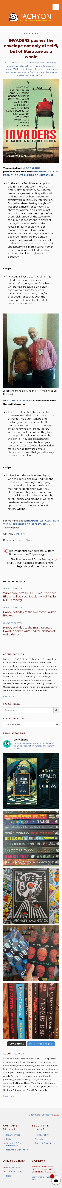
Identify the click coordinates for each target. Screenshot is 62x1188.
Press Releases (14, 1167)
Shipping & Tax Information (13, 1144)
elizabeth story (27, 66)
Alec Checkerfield (15, 63)
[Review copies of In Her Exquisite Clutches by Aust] (31, 781)
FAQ (8, 1139)
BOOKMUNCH (34, 168)
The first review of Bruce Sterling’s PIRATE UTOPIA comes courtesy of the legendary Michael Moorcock (29, 563)
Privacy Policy (41, 1135)
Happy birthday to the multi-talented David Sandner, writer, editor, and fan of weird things (29, 631)
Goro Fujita (20, 534)
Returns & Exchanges (17, 1150)
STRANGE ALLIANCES (19, 400)
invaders (50, 66)
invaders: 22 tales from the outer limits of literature (28, 69)
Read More (8, 696)
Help (8, 1176)
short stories (43, 72)
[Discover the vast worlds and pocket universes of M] (31, 896)
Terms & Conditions (44, 1143)
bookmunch (13, 66)
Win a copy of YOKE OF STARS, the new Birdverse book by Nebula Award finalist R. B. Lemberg (29, 596)
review (17, 72)
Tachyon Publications (42, 1114)
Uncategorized (36, 62)
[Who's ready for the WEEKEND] (31, 839)
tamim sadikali (36, 75)
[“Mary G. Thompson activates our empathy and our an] (31, 953)
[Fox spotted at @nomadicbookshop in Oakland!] (31, 1011)
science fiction (29, 72)
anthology (51, 62)
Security (39, 1139)
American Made (14, 1171)
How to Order (13, 1135)
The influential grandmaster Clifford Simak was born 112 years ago (31, 552)
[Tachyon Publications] (30, 22)
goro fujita (40, 66)
